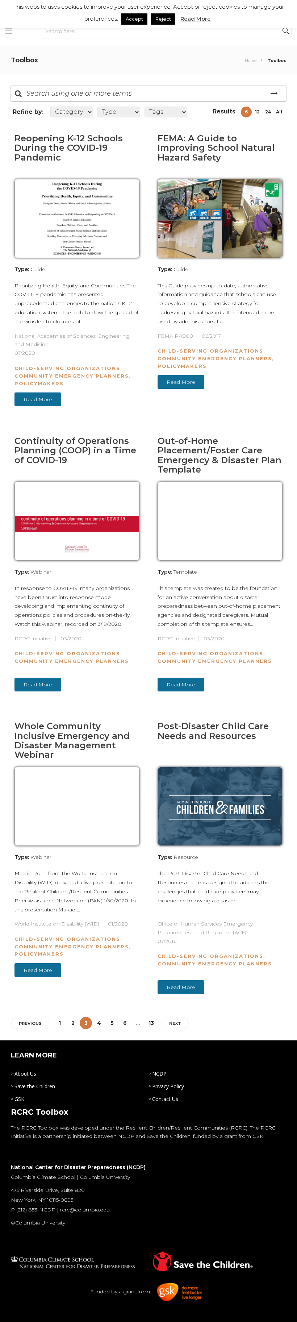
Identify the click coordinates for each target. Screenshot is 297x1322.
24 (268, 112)
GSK (19, 1099)
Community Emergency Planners (71, 376)
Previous (30, 1023)
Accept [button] (134, 19)
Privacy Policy (168, 1086)
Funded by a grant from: (121, 1291)
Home (250, 60)
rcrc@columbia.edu (85, 1209)
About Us (25, 1073)
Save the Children (34, 1086)
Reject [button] (163, 19)
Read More (38, 399)
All (279, 112)
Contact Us (165, 1099)
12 (257, 112)
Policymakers (39, 383)
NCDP (159, 1073)
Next (175, 1023)
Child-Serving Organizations (67, 368)
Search (274, 93)
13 (151, 1023)
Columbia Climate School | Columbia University (70, 1177)
